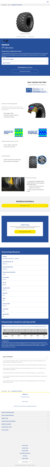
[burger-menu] (47, 2)
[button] (4, 40)
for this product (25, 67)
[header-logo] (6, 2)
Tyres (9, 5)
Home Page (4, 5)
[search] (44, 2)
